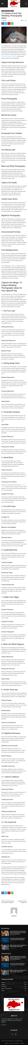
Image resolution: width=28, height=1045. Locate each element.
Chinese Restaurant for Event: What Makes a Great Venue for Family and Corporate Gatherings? (18, 932)
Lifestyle (6, 8)
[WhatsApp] (12, 23)
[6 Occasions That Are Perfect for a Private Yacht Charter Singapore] (5, 940)
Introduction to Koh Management (22, 901)
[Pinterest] (9, 23)
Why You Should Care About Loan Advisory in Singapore (7, 901)
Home (2, 8)
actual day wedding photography (9, 56)
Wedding (12, 10)
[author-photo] (14, 914)
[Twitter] (5, 23)
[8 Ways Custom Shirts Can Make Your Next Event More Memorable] (5, 947)
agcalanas (5, 20)
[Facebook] (2, 23)
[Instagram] (15, 1034)
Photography (7, 10)
